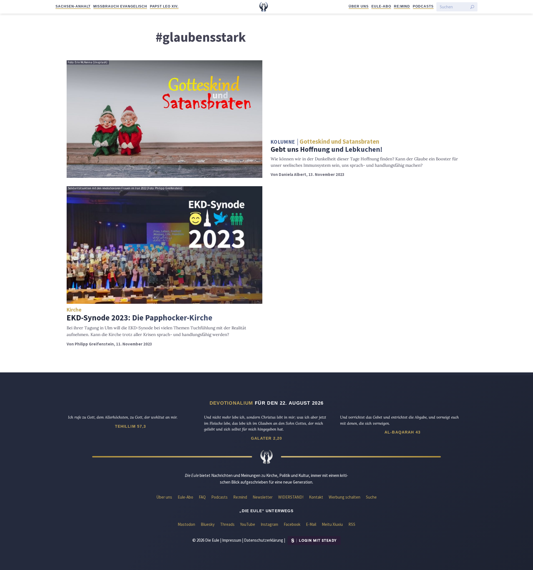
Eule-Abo (381, 6)
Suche (371, 497)
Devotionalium (231, 402)
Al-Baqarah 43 (402, 432)
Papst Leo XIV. (164, 6)
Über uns (359, 6)
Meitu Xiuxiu (332, 524)
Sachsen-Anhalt (73, 6)
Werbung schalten (344, 497)
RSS (351, 524)
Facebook (292, 524)
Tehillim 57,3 (130, 426)
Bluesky (208, 524)
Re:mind (402, 6)
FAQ (202, 497)
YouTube (247, 524)
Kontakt (316, 497)
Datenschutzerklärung (263, 540)
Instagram (269, 524)
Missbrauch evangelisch (120, 6)
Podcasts (423, 6)
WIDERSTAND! (290, 497)
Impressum (231, 540)
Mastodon (186, 524)
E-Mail (311, 524)
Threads (227, 524)
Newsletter (263, 497)
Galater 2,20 (266, 438)
